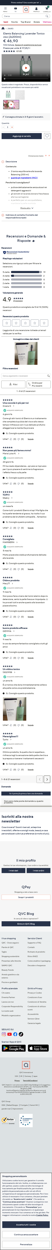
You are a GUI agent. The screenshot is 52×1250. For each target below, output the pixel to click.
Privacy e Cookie (35, 993)
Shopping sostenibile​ (10, 956)
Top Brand (26, 22)
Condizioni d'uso (35, 997)
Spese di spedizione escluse (28, 45)
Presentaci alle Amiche (11, 961)
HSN (3, 1105)
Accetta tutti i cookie (26, 1224)
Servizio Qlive (33, 1018)
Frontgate (24, 1105)
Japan (35, 1076)
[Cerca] (47, 16)
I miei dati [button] (13, 870)
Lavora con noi (8, 1002)
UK (21, 1076)
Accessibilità (33, 1014)
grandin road (6, 1109)
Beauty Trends (8, 970)
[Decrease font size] (49, 156)
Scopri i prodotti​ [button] (26, 897)
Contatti (31, 947)
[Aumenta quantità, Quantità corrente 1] (12, 127)
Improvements (18, 1109)
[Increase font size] (46, 156)
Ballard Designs (12, 1105)
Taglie (4, 952)
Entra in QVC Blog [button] (26, 923)
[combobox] (23, 16)
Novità (14, 22)
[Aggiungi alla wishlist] (47, 136)
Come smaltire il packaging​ (39, 961)
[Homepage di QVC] (3, 28)
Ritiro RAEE (33, 956)
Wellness (47, 22)
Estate (37, 22)
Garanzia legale (34, 1023)
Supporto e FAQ (34, 943)
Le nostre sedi (7, 1011)
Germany (28, 1076)
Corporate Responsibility (12, 1006)
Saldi (5, 22)
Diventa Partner (8, 997)
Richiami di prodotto (36, 952)
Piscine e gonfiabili (10, 982)
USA (16, 1076)
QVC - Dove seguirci (10, 943)
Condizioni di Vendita (37, 1002)
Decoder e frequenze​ (37, 965)
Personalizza (26, 1244)
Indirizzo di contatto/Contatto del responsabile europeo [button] (22, 216)
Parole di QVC (8, 947)
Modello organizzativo (11, 1015)
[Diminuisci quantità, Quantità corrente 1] (3, 127)
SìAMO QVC (7, 965)
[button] (5, 10)
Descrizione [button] (11, 161)
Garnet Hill (34, 1105)
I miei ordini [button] (38, 870)
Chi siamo (6, 993)
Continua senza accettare (26, 1234)
